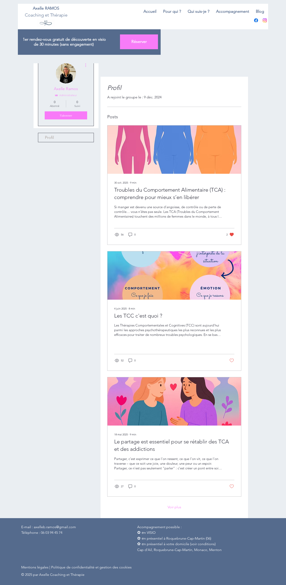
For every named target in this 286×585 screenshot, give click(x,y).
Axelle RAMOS (46, 8)
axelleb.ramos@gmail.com (55, 527)
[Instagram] (264, 20)
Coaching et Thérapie (46, 15)
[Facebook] (256, 20)
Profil (49, 137)
